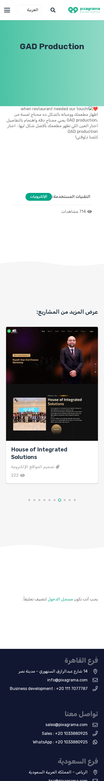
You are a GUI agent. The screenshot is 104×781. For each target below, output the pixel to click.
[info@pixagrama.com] (93, 680)
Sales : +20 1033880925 (65, 733)
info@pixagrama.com (67, 680)
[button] (53, 10)
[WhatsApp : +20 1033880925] (93, 742)
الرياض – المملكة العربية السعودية (58, 772)
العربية (32, 9)
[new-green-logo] (84, 10)
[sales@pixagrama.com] (93, 725)
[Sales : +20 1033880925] (93, 733)
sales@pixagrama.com (66, 724)
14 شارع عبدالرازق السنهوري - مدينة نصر (53, 671)
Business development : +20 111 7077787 (49, 688)
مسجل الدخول (60, 599)
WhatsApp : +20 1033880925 (60, 742)
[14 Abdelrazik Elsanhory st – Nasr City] (93, 671)
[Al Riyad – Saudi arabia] (93, 772)
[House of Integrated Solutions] (52, 384)
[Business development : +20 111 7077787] (93, 688)
